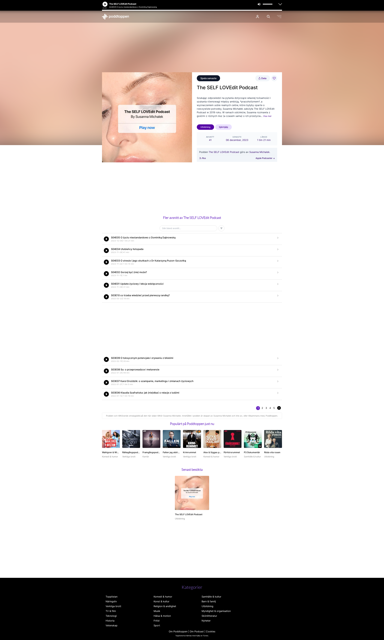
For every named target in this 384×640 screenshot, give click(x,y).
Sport (157, 625)
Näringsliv (111, 601)
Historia (110, 620)
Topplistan (111, 596)
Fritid (156, 620)
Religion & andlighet (165, 606)
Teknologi (111, 615)
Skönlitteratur (209, 615)
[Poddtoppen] (115, 16)
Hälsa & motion (162, 615)
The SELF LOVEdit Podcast (224, 152)
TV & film (111, 611)
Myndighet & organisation (216, 611)
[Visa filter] (221, 228)
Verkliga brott (113, 606)
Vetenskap (111, 625)
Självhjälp (223, 127)
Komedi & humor (163, 596)
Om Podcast (197, 631)
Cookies (210, 631)
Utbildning (205, 127)
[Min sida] (257, 16)
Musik (157, 611)
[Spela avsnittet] (106, 239)
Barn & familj (209, 601)
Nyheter (206, 620)
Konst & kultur (161, 601)
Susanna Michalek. (259, 152)
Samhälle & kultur (211, 596)
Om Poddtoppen (178, 631)
